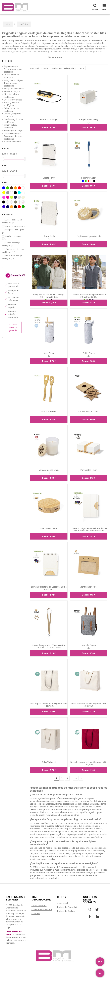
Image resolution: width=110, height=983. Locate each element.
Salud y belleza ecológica (10, 126)
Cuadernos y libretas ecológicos (13, 120)
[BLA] (49, 473)
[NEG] (94, 181)
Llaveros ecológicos (13, 133)
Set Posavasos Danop (88, 411)
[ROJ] (89, 181)
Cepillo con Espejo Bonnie (89, 236)
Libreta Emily (49, 236)
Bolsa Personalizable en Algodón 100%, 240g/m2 (88, 763)
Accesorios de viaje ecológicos (13, 137)
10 (75, 778)
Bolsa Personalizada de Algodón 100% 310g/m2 (89, 704)
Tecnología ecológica (13, 130)
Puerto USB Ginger (49, 119)
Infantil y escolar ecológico (11, 109)
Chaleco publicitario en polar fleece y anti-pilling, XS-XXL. (89, 295)
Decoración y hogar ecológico (13, 70)
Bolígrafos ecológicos (14, 88)
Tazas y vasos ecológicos (10, 84)
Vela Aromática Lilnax (49, 470)
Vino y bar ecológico (13, 80)
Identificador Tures (89, 586)
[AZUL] (83, 181)
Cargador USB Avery (88, 119)
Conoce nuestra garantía (13, 327)
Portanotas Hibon (88, 470)
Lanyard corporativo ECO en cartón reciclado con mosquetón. (48, 646)
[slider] (3, 159)
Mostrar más (55, 57)
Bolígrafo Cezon (88, 177)
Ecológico (7, 60)
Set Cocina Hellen (49, 411)
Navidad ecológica (12, 141)
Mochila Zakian (89, 645)
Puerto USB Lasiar (48, 528)
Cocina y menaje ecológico (11, 76)
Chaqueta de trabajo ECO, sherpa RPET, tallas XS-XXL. (48, 295)
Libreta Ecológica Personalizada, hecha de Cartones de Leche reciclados (88, 529)
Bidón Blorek (89, 353)
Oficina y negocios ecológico (12, 115)
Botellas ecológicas (13, 99)
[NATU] (89, 123)
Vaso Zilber (49, 353)
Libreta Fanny (49, 177)
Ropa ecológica (11, 66)
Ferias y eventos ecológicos (11, 104)
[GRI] (49, 356)
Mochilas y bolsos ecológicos (12, 95)
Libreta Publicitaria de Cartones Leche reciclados (49, 588)
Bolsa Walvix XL (49, 762)
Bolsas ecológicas (12, 91)
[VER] (86, 181)
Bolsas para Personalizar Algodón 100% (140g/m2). (48, 704)
